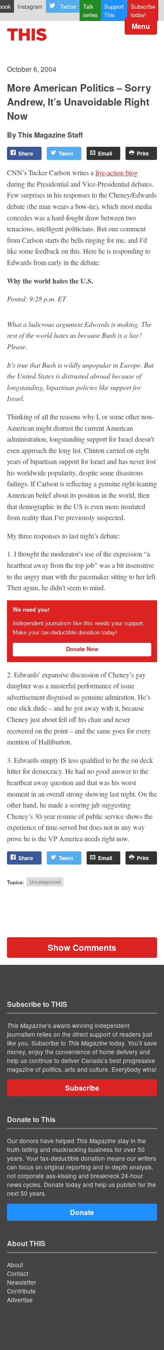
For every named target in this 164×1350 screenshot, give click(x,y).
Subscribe (82, 1088)
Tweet (66, 153)
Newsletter (21, 1282)
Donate (82, 1212)
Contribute (21, 1290)
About (15, 1264)
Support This (114, 10)
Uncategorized (44, 882)
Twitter (68, 6)
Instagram (29, 6)
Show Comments (82, 947)
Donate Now (82, 649)
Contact (17, 1273)
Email (105, 153)
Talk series (90, 10)
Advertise (20, 1299)
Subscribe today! (143, 10)
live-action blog (116, 172)
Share (25, 153)
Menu (141, 26)
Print (143, 153)
